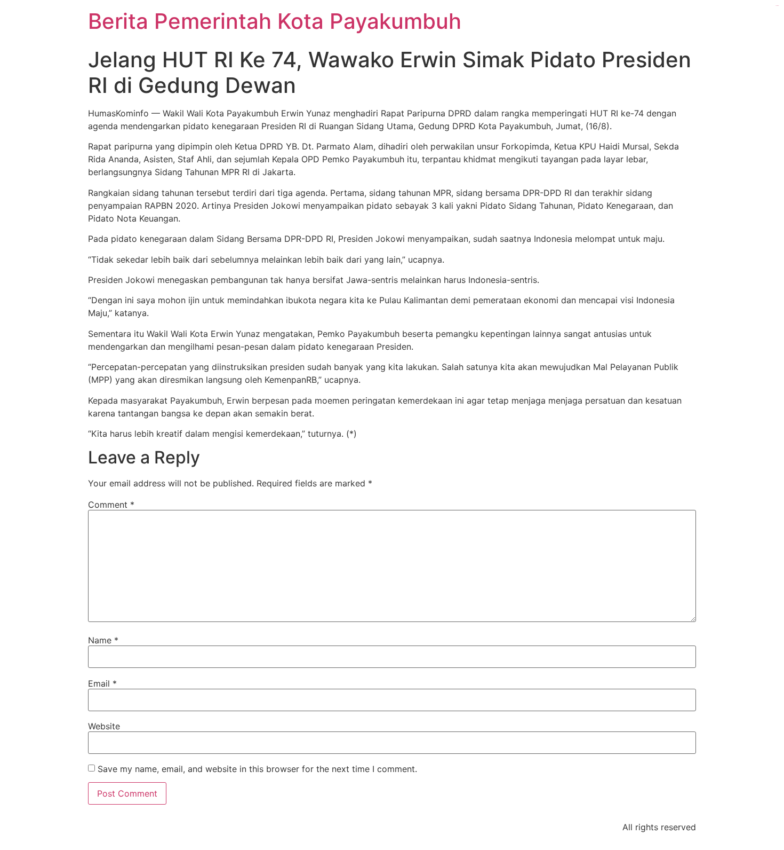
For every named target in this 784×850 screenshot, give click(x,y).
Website (104, 726)
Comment (111, 504)
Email (102, 683)
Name (103, 640)
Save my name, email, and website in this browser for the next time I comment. (257, 769)
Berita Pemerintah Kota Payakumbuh (274, 21)
